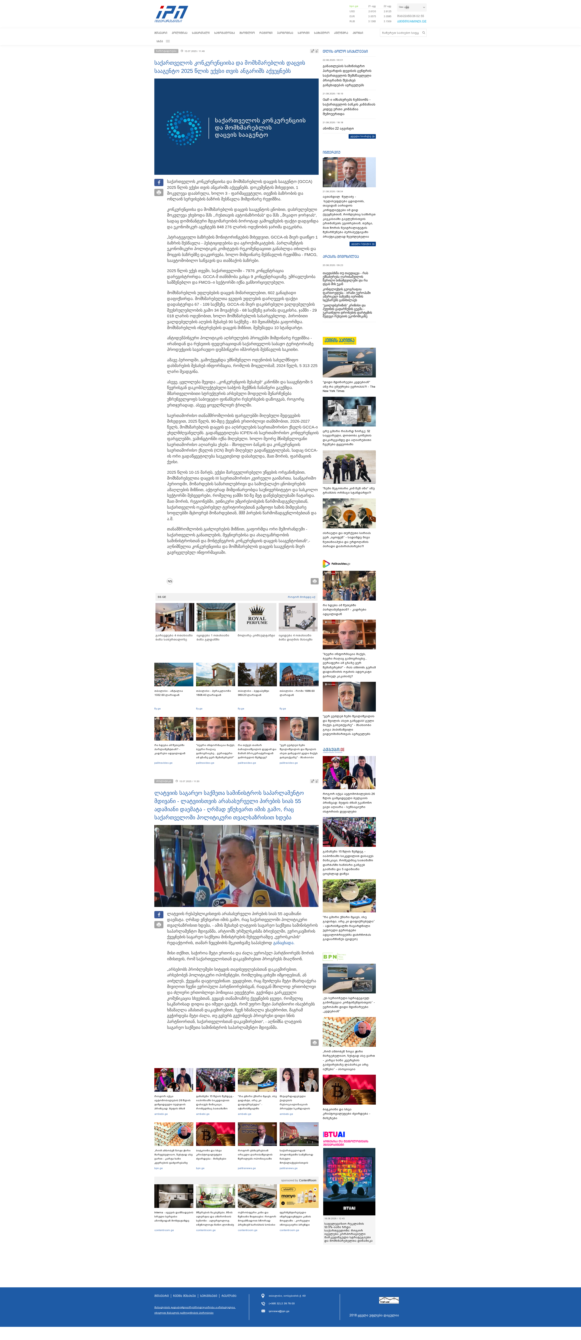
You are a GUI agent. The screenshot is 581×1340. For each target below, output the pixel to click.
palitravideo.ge (163, 762)
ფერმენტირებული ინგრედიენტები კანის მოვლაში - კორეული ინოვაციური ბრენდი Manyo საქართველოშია (296, 1220)
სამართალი (201, 32)
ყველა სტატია (361, 243)
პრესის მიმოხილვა (341, 256)
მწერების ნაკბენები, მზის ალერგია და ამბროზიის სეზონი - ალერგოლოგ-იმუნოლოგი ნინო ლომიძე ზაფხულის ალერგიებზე (215, 1220)
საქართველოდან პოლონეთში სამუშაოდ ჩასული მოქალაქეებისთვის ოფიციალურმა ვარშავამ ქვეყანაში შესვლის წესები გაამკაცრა (298, 1163)
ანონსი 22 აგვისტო (338, 128)
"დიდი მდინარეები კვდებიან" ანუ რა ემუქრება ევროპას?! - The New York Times (349, 386)
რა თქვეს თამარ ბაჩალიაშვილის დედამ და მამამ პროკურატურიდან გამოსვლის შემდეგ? (257, 751)
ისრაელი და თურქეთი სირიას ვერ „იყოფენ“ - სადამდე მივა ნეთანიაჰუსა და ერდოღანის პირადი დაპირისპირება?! (347, 539)
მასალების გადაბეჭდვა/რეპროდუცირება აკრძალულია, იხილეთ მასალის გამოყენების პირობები (195, 1310)
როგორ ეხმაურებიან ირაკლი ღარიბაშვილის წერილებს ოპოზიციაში (255, 1154)
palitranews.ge (247, 1168)
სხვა (160, 41)
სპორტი (304, 32)
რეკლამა (229, 1296)
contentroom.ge (164, 1230)
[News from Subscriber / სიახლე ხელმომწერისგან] (171, 581)
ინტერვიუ (331, 152)
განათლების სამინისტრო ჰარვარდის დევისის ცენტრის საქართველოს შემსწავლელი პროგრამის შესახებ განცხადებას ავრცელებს (347, 75)
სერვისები (208, 1296)
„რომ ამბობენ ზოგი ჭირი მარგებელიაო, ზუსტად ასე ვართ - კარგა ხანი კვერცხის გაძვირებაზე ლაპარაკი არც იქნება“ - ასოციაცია (173, 1160)
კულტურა (341, 32)
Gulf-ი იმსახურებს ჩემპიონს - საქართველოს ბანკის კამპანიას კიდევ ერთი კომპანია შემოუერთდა (349, 107)
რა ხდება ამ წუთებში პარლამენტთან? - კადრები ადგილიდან (169, 749)
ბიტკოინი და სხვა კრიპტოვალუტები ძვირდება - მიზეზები (211, 1154)
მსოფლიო (247, 32)
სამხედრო (322, 32)
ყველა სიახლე (360, 136)
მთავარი (160, 32)
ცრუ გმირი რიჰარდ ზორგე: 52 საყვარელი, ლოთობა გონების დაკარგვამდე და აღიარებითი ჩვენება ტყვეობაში (347, 437)
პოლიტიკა (179, 32)
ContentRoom (307, 1180)
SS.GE (162, 597)
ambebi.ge (161, 1114)
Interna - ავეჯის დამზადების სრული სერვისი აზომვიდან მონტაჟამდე (173, 1216)
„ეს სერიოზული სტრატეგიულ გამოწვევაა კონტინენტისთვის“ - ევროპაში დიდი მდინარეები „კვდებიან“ (349, 1004)
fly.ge (157, 708)
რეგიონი (266, 32)
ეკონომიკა (285, 32)
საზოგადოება (224, 32)
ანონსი (358, 32)
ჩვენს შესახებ (184, 1296)
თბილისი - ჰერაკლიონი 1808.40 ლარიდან (213, 693)
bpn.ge (354, 6)
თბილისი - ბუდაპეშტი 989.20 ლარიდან (253, 693)
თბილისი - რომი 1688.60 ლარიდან (297, 693)
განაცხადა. (284, 943)
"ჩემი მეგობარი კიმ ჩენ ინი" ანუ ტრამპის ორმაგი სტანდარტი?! (349, 491)
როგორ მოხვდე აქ (301, 597)
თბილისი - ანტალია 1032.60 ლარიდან (168, 693)
